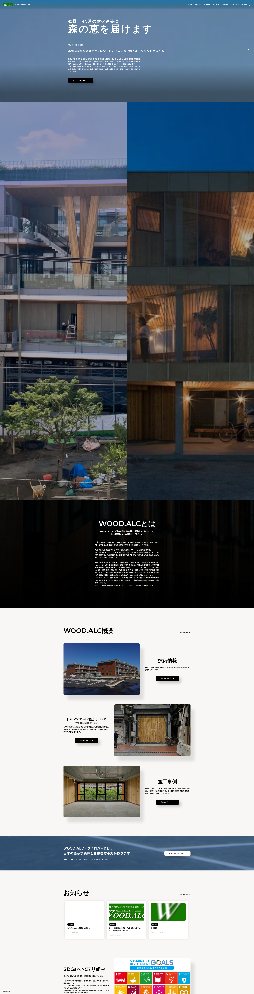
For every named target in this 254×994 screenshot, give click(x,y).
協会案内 (198, 5)
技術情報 (207, 5)
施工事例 (216, 5)
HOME (190, 5)
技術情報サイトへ (166, 678)
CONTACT (235, 5)
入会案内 (244, 5)
